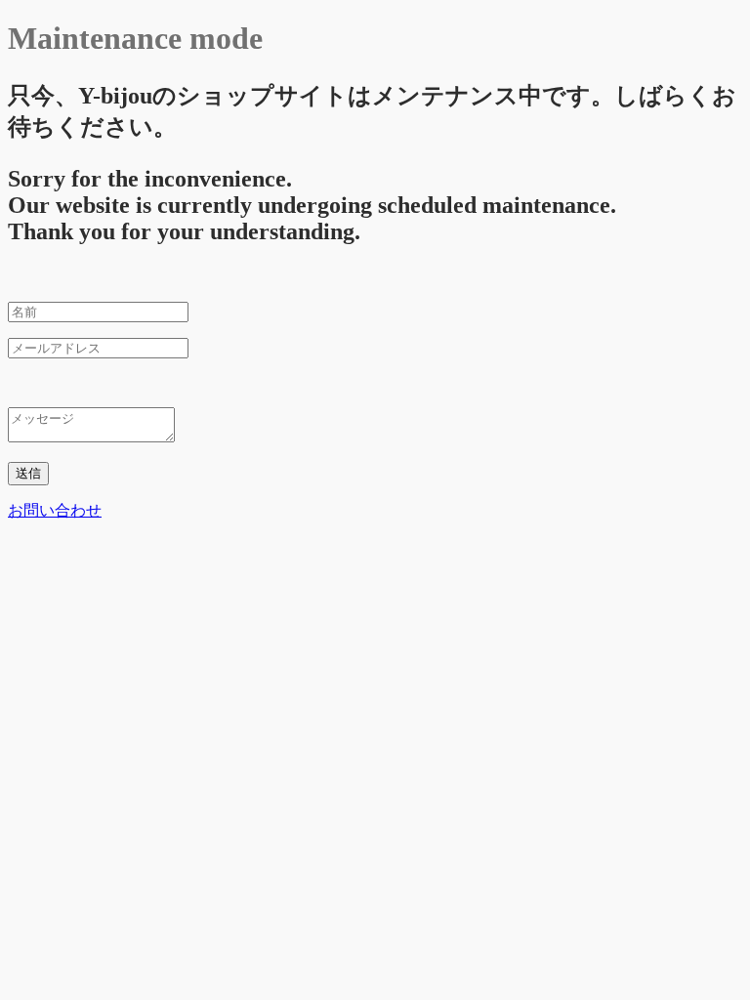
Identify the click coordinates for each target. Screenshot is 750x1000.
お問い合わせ (55, 510)
